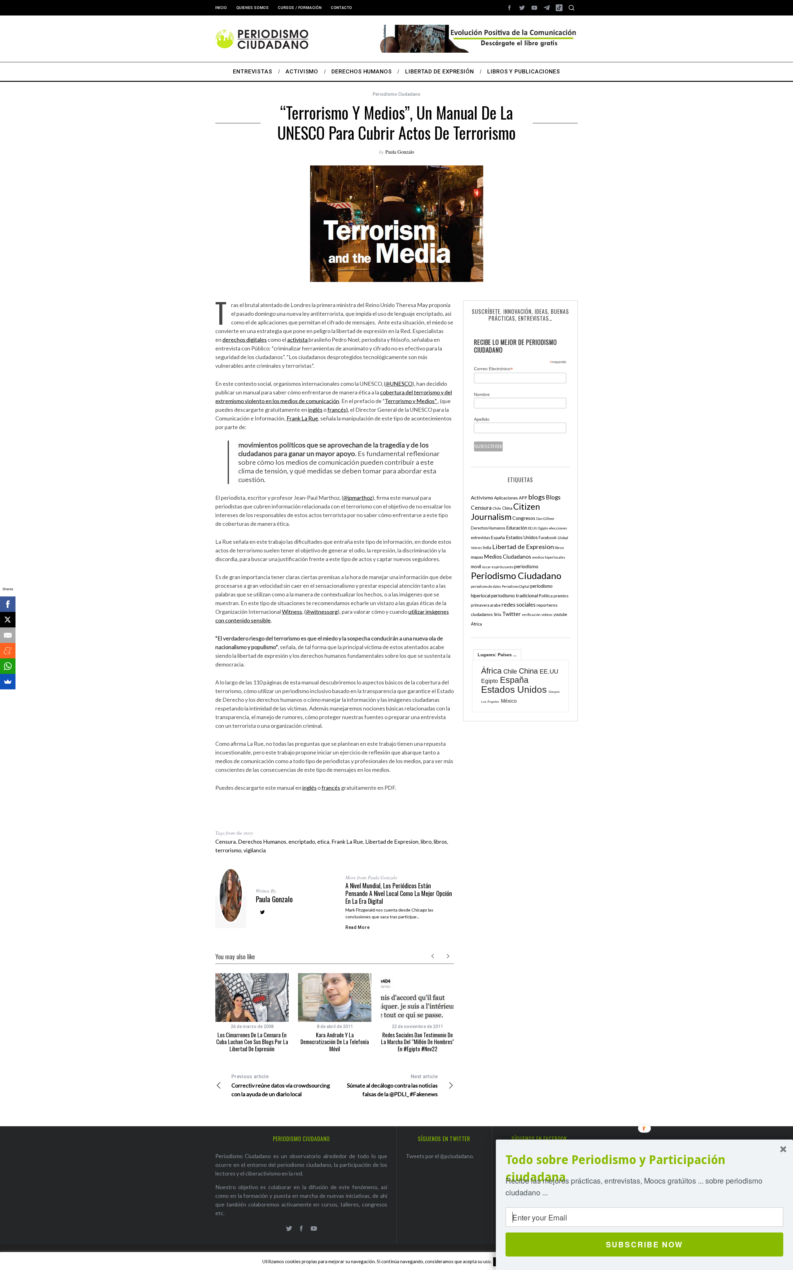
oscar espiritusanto (497, 567)
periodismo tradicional (514, 595)
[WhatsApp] (7, 666)
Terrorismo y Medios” (411, 401)
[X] (7, 619)
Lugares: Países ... (497, 654)
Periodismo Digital (515, 586)
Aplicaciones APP (510, 497)
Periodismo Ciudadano (396, 94)
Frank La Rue (302, 418)
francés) (337, 409)
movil (476, 566)
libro (426, 841)
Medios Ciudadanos (507, 556)
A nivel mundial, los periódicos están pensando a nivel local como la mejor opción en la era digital (398, 893)
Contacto (341, 8)
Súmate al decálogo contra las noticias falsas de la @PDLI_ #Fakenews (392, 1085)
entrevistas (480, 537)
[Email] (7, 635)
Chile (497, 508)
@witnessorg (322, 611)
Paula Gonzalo (399, 151)
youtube (560, 614)
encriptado (301, 841)
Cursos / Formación (300, 8)
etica (323, 841)
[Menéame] (7, 650)
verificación (531, 615)
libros (440, 841)
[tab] (497, 654)
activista (298, 339)
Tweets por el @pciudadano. (440, 1156)
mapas (477, 557)
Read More (357, 927)
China (507, 508)
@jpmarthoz (357, 497)
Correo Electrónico (493, 369)
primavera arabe (486, 605)
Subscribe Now (644, 1244)
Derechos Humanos (262, 841)
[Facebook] (7, 604)
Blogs (553, 497)
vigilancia (254, 850)
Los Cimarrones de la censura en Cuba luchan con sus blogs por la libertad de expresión (252, 1042)
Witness (292, 611)
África (476, 623)
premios (561, 595)
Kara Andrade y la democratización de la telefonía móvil (334, 1042)
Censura (225, 841)
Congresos (523, 518)
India (487, 547)
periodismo (526, 566)
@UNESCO (398, 383)
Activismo (482, 497)
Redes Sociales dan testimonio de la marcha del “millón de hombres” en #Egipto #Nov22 (417, 1042)
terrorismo (228, 850)
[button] (644, 1169)
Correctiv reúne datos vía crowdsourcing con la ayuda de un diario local (280, 1085)
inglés (315, 409)
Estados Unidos (522, 537)
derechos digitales (244, 339)
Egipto (543, 528)
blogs (536, 497)
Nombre (482, 394)
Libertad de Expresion (391, 841)
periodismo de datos (486, 586)
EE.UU (532, 528)
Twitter (511, 613)
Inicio (221, 8)
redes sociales (519, 604)
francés (331, 787)
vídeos (547, 614)
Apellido (481, 419)
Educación (516, 527)
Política (546, 595)
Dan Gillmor (545, 518)
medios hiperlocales (548, 557)
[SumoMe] (7, 681)
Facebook (548, 537)
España (498, 537)
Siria (497, 614)
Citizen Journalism (505, 511)
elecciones (558, 528)
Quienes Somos (252, 8)
